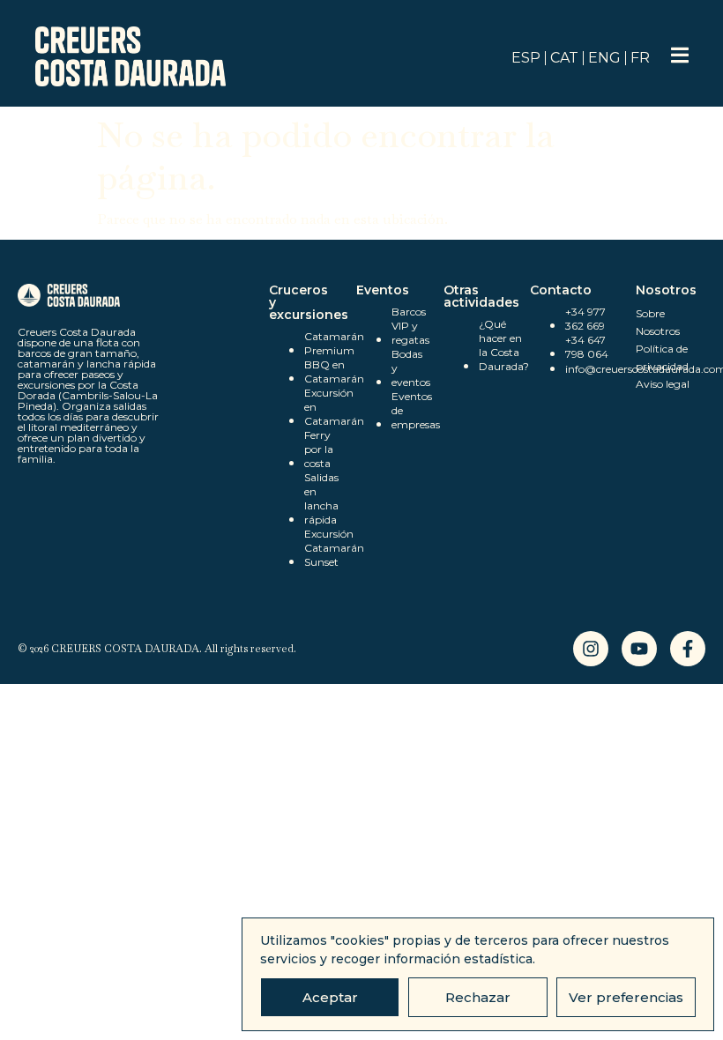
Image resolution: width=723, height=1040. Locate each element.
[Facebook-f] (687, 648)
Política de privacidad (662, 357)
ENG (604, 57)
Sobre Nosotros (658, 322)
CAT (564, 57)
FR (640, 57)
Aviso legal (662, 383)
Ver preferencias (626, 997)
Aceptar (330, 997)
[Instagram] (590, 648)
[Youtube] (639, 648)
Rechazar (478, 997)
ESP (525, 57)
